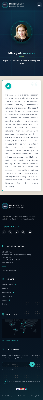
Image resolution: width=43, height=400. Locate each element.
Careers (4, 300)
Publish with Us (7, 284)
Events (4, 304)
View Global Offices (9, 341)
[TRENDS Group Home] (13, 5)
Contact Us (6, 396)
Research (5, 288)
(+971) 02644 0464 (9, 270)
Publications (6, 292)
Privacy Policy (36, 396)
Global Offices (7, 296)
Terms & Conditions (20, 396)
